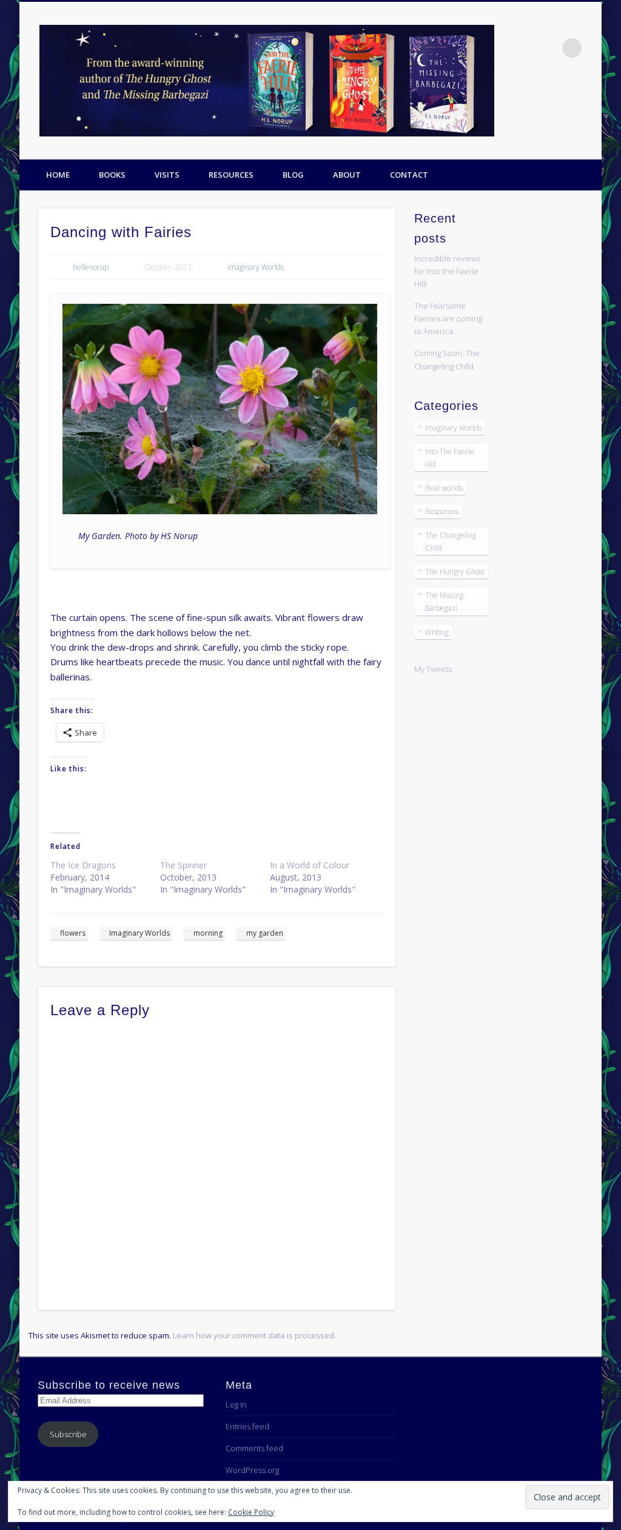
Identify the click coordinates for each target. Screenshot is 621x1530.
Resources (231, 174)
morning (208, 933)
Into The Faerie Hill (449, 457)
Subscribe (68, 1434)
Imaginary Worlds (255, 267)
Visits (167, 174)
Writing (437, 632)
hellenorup (91, 267)
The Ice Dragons (83, 865)
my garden (264, 933)
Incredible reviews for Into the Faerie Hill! (447, 271)
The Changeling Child (450, 541)
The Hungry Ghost (455, 571)
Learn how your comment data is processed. (254, 1335)
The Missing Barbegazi (444, 601)
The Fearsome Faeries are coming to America (448, 318)
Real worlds (444, 488)
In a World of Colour (309, 865)
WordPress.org (252, 1470)
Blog (293, 174)
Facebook (538, 103)
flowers (73, 933)
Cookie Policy (251, 1512)
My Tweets (433, 668)
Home (58, 174)
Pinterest (588, 103)
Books (112, 174)
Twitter (563, 103)
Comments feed (254, 1448)
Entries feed (247, 1426)
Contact (409, 174)
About (347, 174)
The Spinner (183, 865)
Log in (236, 1404)
